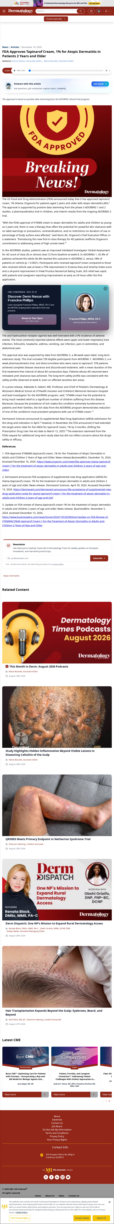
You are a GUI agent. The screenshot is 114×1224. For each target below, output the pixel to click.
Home (38, 1195)
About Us (49, 1195)
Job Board (57, 1126)
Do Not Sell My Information (57, 1129)
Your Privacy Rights (57, 1139)
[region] (57, 1211)
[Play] (14, 70)
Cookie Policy (21, 1212)
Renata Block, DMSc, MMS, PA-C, (24, 928)
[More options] (109, 70)
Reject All (101, 1218)
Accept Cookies (82, 1218)
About (57, 1116)
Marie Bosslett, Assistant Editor (23, 671)
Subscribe (97, 558)
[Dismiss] (105, 289)
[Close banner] (110, 4)
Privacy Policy (57, 1136)
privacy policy (58, 564)
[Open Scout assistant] (99, 11)
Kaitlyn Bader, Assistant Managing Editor (26, 931)
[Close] (109, 1202)
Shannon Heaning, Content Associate (26, 844)
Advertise (57, 1119)
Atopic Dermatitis (11, 575)
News (61, 1195)
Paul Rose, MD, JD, (17, 1019)
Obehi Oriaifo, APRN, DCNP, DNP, (55, 928)
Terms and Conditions (57, 1133)
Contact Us (57, 1123)
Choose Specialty (54, 19)
